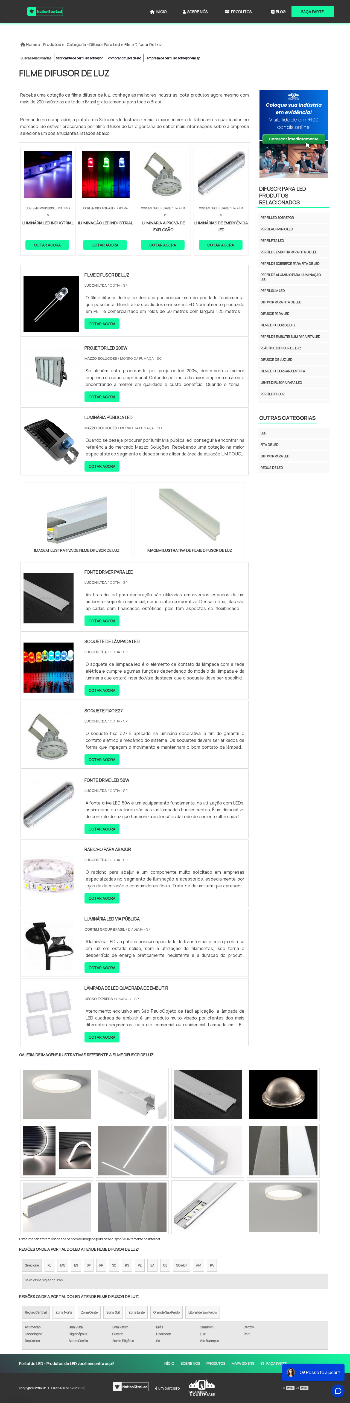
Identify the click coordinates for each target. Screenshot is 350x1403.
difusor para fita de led (281, 302)
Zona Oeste (89, 1312)
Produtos (241, 11)
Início (161, 11)
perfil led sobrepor (277, 217)
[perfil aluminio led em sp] (283, 1150)
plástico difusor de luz (281, 348)
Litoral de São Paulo (202, 1312)
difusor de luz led (277, 359)
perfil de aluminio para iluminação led (291, 276)
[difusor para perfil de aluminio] (283, 1207)
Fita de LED (270, 444)
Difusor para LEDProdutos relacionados (282, 195)
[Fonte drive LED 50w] (49, 828)
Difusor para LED (275, 456)
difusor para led (275, 313)
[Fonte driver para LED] (49, 620)
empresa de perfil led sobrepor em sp (173, 58)
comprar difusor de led (124, 58)
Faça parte (312, 11)
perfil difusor (273, 394)
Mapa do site (243, 1363)
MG (62, 1265)
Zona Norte (64, 1312)
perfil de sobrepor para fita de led (290, 263)
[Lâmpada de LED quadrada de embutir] (49, 1036)
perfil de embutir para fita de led (289, 252)
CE (165, 1265)
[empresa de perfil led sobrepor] (132, 1094)
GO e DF (181, 1265)
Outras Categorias (287, 418)
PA (212, 1265)
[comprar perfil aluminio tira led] (208, 1094)
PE (140, 1265)
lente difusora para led (281, 382)
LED (264, 433)
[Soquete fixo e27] (49, 759)
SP (89, 1265)
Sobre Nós (197, 11)
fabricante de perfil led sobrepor (79, 58)
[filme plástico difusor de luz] (132, 1207)
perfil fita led (272, 240)
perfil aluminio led (277, 229)
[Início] (45, 11)
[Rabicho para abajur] (49, 897)
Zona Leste (137, 1312)
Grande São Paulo (166, 1312)
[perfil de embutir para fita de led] (208, 1150)
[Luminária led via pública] (49, 966)
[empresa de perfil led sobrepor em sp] (57, 1207)
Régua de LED (272, 467)
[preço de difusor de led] (283, 1094)
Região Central (36, 1312)
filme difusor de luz (278, 325)
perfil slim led (273, 290)
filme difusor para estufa (283, 371)
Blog (280, 11)
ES (76, 1265)
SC (114, 1265)
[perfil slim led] (208, 1207)
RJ (49, 1265)
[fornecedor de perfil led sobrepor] (57, 1094)
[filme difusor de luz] (76, 517)
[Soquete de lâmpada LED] (49, 689)
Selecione (32, 1265)
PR (101, 1265)
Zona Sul (113, 1312)
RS (127, 1265)
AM (198, 1265)
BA (152, 1265)
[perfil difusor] (57, 1150)
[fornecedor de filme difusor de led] (132, 1150)
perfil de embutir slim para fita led (290, 336)
